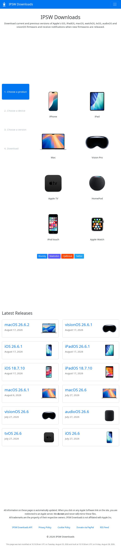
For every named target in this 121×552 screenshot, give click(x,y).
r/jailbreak (67, 256)
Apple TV (53, 198)
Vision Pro (97, 157)
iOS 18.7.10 (15, 368)
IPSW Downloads (20, 4)
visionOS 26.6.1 (78, 324)
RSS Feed (104, 527)
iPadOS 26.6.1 (77, 346)
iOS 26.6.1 (14, 346)
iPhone (53, 116)
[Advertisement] (60, 55)
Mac (53, 157)
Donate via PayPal (85, 527)
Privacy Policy (45, 527)
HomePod (97, 198)
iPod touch (53, 239)
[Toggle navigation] (115, 4)
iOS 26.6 (72, 433)
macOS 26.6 (75, 389)
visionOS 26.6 (17, 411)
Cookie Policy (64, 527)
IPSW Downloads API (22, 527)
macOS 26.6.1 (17, 389)
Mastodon (54, 256)
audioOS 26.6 (77, 411)
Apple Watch (97, 239)
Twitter (79, 256)
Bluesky (42, 256)
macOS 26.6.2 (17, 324)
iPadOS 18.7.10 (78, 368)
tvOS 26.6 (13, 433)
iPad (97, 116)
